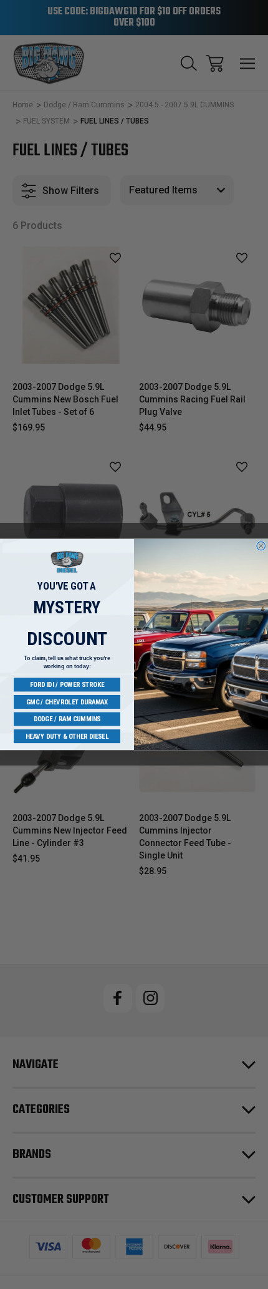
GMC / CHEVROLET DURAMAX (67, 702)
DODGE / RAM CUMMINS (67, 719)
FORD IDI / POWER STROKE (67, 685)
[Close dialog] (261, 546)
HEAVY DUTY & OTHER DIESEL (67, 736)
